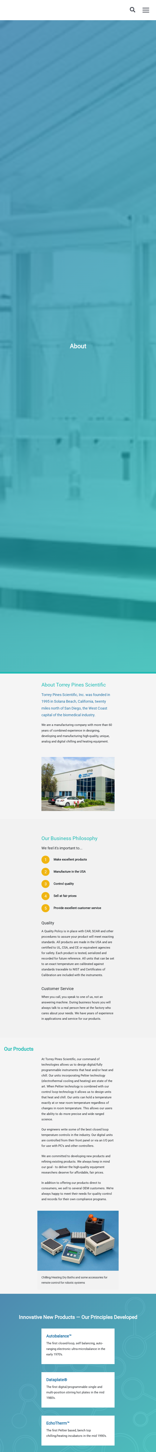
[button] (133, 10)
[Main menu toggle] (146, 10)
